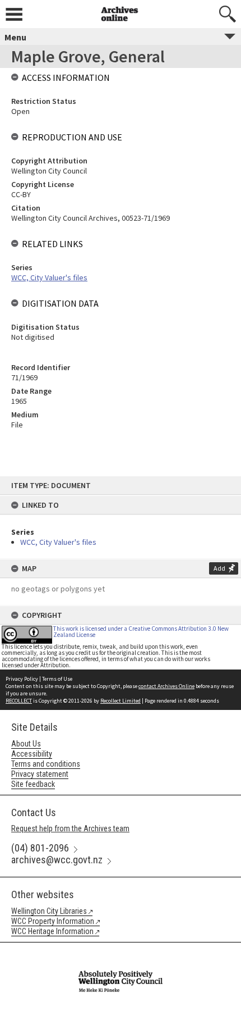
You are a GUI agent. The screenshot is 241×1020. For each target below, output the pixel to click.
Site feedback (33, 784)
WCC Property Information (52, 921)
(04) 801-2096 (40, 848)
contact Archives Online (166, 686)
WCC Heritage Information (52, 931)
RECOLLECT (19, 700)
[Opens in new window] (120, 949)
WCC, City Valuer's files (58, 542)
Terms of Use (57, 678)
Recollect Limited (120, 700)
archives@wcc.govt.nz (57, 860)
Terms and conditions (45, 763)
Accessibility (31, 753)
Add (219, 568)
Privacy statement (39, 773)
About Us (26, 743)
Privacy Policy (22, 678)
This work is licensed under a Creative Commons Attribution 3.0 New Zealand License (141, 632)
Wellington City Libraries (49, 911)
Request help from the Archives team (70, 828)
